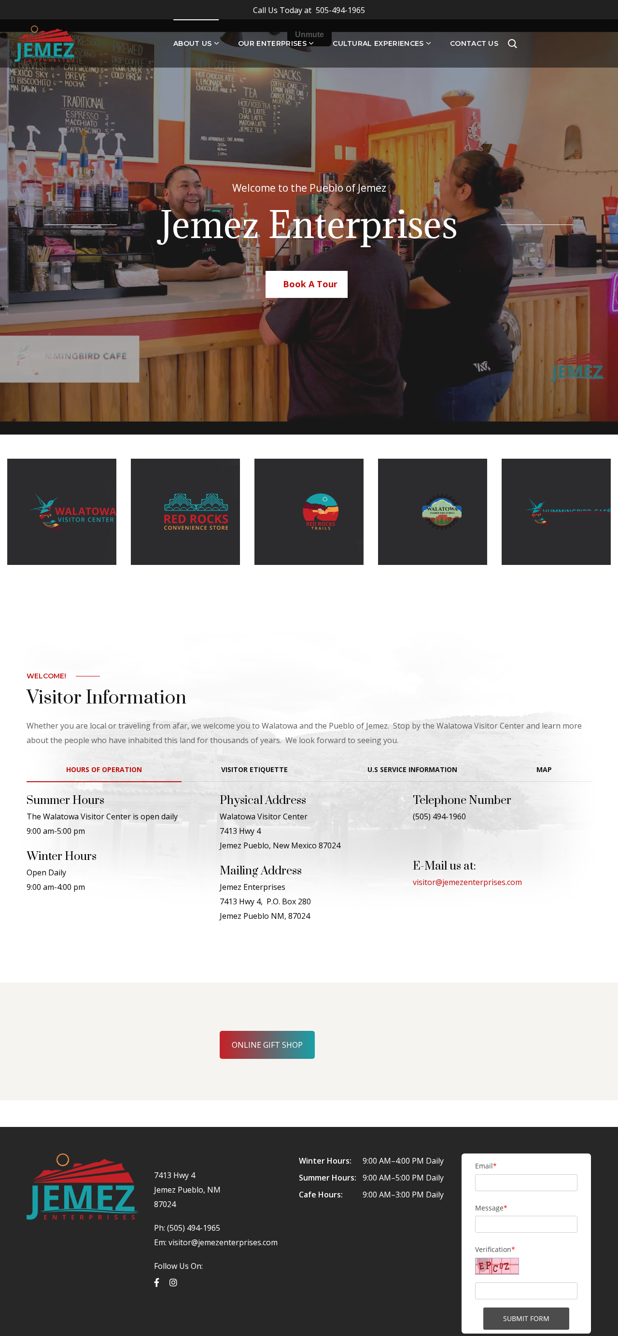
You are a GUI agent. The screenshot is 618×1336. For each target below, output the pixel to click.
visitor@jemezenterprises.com (467, 882)
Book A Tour (310, 284)
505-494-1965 (309, 10)
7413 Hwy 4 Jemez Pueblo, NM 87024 (187, 1189)
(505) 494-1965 (192, 1228)
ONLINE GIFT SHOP (267, 1045)
